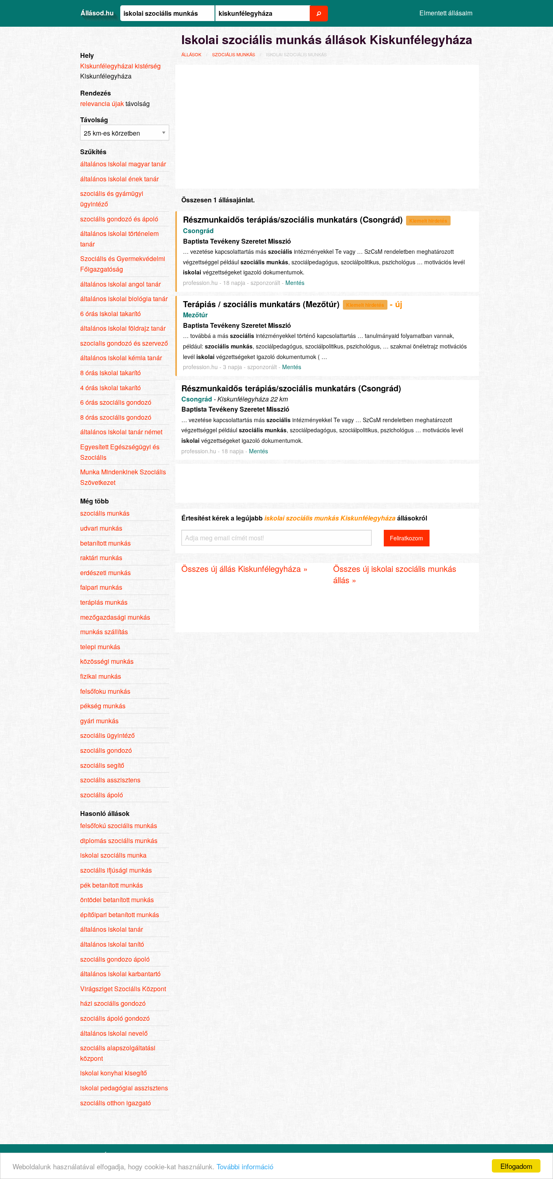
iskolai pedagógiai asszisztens (124, 1087)
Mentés (294, 282)
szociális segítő (102, 765)
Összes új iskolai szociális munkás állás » (394, 574)
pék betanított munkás (111, 885)
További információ (245, 1166)
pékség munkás (102, 705)
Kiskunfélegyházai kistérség (120, 65)
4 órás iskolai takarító (110, 387)
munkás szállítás (104, 631)
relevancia (95, 103)
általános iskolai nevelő (114, 1033)
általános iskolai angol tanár (120, 284)
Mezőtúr (195, 314)
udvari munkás (101, 528)
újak (118, 103)
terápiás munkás (104, 602)
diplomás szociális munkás (118, 840)
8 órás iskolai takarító (110, 372)
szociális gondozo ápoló (115, 959)
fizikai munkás (100, 676)
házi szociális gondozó (113, 1003)
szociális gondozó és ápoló (119, 218)
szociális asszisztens (110, 779)
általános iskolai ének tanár (119, 178)
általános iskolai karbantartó (120, 973)
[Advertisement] (327, 125)
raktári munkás (101, 557)
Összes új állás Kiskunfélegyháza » (244, 568)
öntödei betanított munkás (117, 899)
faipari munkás (101, 587)
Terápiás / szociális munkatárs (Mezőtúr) (261, 304)
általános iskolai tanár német (121, 431)
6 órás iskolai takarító (110, 313)
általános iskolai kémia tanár (121, 357)
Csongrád (198, 230)
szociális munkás (233, 54)
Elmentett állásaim (445, 12)
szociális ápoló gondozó (115, 1018)
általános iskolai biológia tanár (124, 298)
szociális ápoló (101, 794)
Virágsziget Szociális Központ (123, 988)
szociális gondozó (106, 750)
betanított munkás (105, 543)
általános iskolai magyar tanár (123, 163)
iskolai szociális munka (113, 855)
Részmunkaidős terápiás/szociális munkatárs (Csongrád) (293, 219)
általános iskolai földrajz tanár (123, 328)
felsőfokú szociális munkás (118, 825)
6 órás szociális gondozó (115, 402)
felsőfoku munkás (105, 691)
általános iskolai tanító (112, 944)
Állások (191, 54)
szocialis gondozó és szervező (124, 343)
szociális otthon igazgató (115, 1102)
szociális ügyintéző (107, 735)
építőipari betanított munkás (119, 914)
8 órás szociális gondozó (115, 417)
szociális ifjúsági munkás (116, 870)
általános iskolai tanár (111, 929)
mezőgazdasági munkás (115, 617)
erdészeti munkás (105, 572)
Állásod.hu (97, 12)
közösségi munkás (107, 661)
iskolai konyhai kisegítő (113, 1072)
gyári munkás (99, 720)
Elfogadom (516, 1166)
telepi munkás (100, 646)
